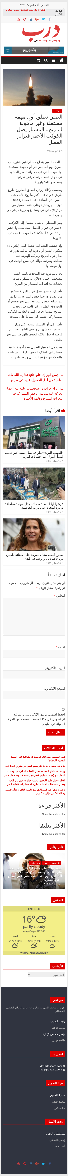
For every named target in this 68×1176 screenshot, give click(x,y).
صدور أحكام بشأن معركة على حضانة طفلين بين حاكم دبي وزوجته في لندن (34, 556)
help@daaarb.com (51, 1069)
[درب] (61, 60)
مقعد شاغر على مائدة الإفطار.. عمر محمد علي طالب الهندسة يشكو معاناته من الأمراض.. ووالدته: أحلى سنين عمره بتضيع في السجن (35, 874)
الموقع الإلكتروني (54, 688)
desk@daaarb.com (51, 1066)
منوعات (57, 110)
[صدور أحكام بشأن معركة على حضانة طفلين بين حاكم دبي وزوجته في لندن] (34, 520)
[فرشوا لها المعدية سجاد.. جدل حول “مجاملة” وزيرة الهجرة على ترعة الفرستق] (34, 470)
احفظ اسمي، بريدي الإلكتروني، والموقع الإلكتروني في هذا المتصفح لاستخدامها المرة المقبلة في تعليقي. (36, 719)
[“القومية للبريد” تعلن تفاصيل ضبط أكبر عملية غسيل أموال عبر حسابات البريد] (34, 418)
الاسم (60, 647)
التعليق (59, 595)
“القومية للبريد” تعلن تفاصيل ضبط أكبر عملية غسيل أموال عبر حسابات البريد (34, 454)
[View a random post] (38, 60)
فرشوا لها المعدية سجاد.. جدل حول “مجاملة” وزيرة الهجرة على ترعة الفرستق (34, 505)
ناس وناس (35, 862)
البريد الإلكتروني (53, 668)
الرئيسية (55, 862)
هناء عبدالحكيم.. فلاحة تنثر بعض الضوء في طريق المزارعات (35, 765)
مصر (46, 862)
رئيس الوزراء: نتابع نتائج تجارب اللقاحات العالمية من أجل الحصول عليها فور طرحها (35, 377)
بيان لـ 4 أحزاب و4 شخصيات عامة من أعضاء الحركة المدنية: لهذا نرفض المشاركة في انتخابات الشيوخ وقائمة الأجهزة (34, 393)
